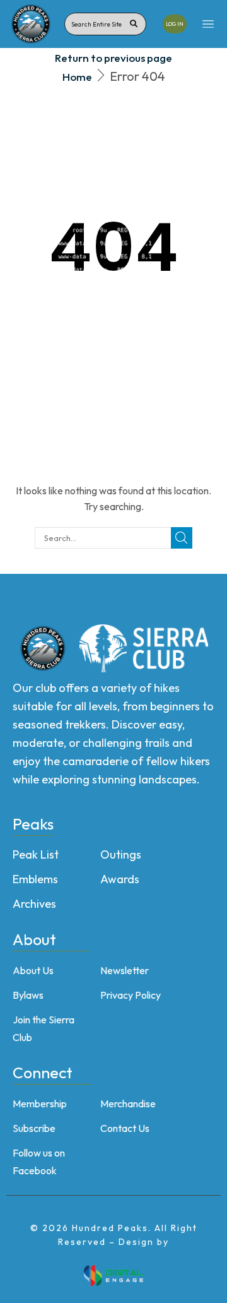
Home (77, 76)
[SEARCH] (181, 538)
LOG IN (174, 23)
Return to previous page (113, 57)
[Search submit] (134, 24)
